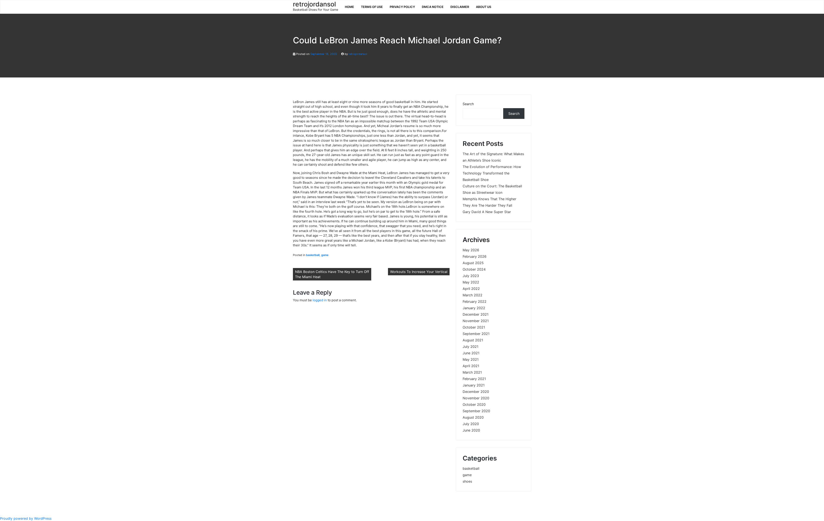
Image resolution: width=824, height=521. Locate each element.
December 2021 (475, 314)
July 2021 (470, 346)
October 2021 (474, 327)
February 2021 (474, 379)
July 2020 (471, 424)
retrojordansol (358, 54)
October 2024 (474, 269)
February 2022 (474, 301)
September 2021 (476, 334)
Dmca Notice (433, 7)
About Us (483, 7)
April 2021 (471, 366)
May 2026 (471, 250)
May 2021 (471, 359)
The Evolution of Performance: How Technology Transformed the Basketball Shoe (492, 173)
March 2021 (472, 372)
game (325, 255)
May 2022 (471, 282)
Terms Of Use (372, 7)
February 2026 (474, 256)
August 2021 (473, 340)
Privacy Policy (402, 7)
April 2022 (471, 288)
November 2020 (476, 398)
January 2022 (474, 308)
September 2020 (476, 411)
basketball (313, 255)
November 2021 (476, 321)
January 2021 (474, 385)
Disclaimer (459, 7)
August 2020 (473, 417)
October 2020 (474, 404)
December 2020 (476, 391)
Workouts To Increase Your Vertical (418, 272)
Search (468, 104)
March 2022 (472, 295)
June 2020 (471, 430)
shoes (467, 481)
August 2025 (473, 263)
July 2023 (471, 276)
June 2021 (471, 353)
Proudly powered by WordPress (26, 518)
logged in (320, 300)
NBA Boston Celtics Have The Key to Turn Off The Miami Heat (332, 274)
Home (349, 7)
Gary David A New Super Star (487, 212)
